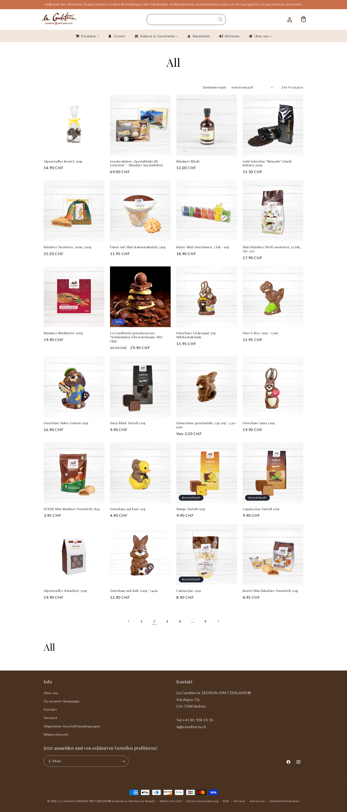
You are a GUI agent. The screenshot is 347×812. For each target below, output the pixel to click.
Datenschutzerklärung (202, 800)
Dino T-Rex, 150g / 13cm (260, 333)
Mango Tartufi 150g (190, 509)
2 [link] (154, 621)
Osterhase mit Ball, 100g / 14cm (134, 591)
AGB (226, 800)
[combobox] (186, 19)
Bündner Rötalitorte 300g (63, 333)
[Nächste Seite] (218, 621)
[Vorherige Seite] (129, 621)
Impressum (257, 800)
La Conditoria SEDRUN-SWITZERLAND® (85, 801)
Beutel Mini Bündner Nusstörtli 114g (270, 591)
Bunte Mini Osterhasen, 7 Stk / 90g (202, 247)
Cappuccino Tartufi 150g (261, 509)
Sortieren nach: (215, 87)
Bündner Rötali (187, 161)
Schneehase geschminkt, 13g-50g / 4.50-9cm (206, 425)
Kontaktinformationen (285, 800)
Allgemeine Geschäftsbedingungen (72, 726)
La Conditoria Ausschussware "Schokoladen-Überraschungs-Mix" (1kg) (136, 337)
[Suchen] (220, 19)
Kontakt (50, 709)
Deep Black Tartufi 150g (128, 423)
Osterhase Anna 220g (259, 423)
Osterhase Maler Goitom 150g (66, 423)
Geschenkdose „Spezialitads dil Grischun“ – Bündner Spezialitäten (136, 163)
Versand (50, 718)
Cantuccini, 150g (188, 591)
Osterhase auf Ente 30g (127, 509)
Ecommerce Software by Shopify (133, 801)
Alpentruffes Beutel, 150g (63, 161)
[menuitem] (87, 36)
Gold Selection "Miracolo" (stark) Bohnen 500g (267, 163)
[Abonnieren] (123, 761)
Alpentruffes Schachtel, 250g (65, 591)
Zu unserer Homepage (61, 701)
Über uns (51, 693)
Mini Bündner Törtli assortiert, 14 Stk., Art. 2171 (272, 249)
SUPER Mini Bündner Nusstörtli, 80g (72, 509)
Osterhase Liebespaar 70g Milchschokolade (196, 335)
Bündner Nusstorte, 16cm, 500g (67, 247)
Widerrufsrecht (56, 734)
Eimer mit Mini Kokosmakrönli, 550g (137, 247)
